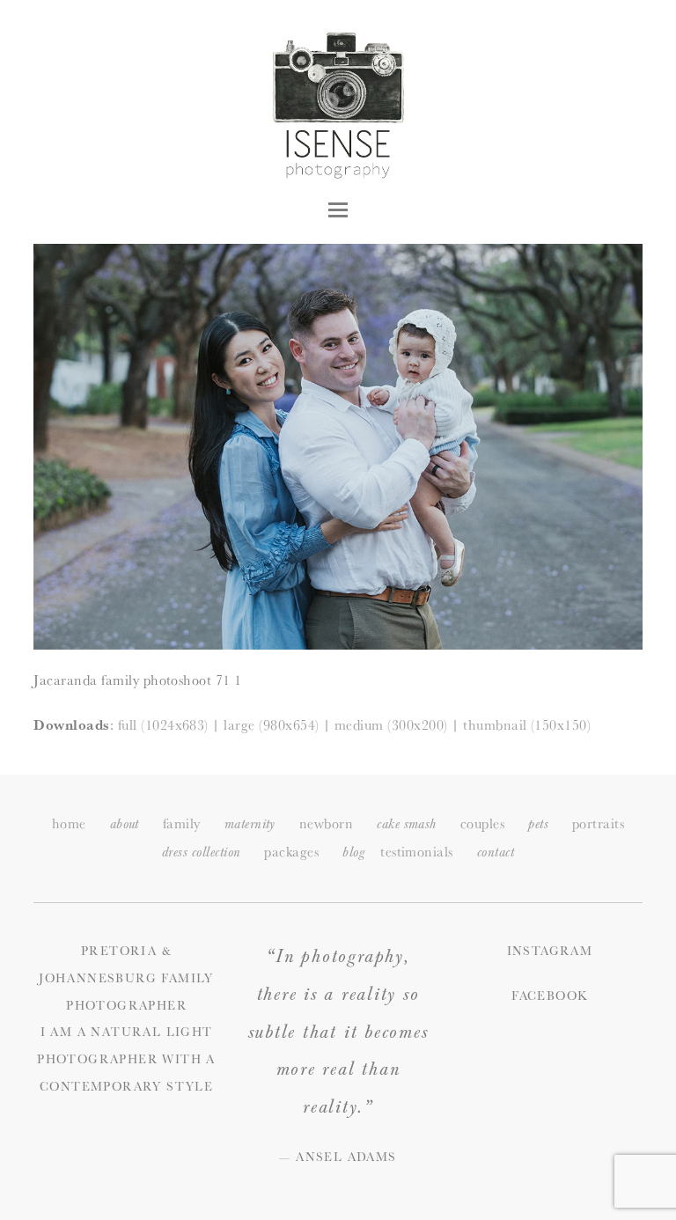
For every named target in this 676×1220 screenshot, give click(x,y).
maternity (250, 824)
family (182, 823)
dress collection (201, 852)
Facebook (549, 995)
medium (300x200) (391, 725)
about (124, 824)
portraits (598, 823)
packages (291, 851)
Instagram (550, 951)
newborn (326, 823)
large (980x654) (271, 725)
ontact (495, 852)
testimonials (416, 851)
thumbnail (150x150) (527, 725)
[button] (338, 209)
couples (482, 823)
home (69, 823)
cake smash (407, 824)
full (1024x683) (163, 725)
